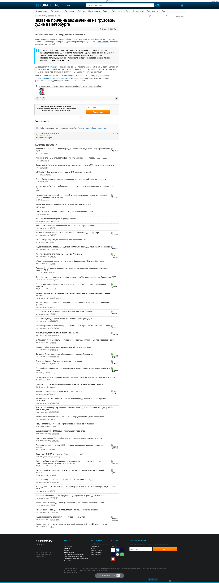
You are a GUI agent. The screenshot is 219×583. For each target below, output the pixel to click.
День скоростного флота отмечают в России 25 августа (59, 391)
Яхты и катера (152, 11)
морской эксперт (45, 175)
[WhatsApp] (122, 554)
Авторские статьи (96, 550)
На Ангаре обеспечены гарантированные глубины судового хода (63, 347)
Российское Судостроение (99, 544)
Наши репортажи (96, 552)
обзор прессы (44, 160)
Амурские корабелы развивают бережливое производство (60, 517)
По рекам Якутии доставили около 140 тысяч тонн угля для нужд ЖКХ (65, 319)
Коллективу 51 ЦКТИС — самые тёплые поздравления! (59, 454)
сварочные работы (72, 86)
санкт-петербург (95, 86)
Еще (163, 11)
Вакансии (114, 546)
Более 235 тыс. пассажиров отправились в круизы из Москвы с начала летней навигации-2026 (76, 277)
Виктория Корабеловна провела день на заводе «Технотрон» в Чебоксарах (67, 226)
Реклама (66, 550)
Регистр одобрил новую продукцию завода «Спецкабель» (60, 254)
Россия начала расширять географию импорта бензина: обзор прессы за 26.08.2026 (71, 158)
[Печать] (116, 98)
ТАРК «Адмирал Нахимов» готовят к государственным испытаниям (64, 211)
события (42, 207)
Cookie (113, 575)
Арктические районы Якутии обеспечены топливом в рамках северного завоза (69, 438)
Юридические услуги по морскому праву (43, 556)
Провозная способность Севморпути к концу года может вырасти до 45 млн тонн (70, 496)
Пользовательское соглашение (74, 554)
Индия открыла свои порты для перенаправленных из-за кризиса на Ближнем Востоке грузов (75, 377)
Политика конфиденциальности (74, 556)
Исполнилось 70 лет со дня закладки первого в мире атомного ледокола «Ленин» (70, 503)
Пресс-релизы (94, 11)
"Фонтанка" (52, 67)
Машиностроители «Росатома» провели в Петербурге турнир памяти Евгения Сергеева (73, 326)
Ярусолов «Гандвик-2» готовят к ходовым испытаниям (59, 361)
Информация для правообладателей (76, 558)
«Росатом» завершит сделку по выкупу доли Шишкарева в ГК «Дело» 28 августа (70, 261)
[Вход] (182, 5)
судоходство (44, 167)
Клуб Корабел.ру (69, 552)
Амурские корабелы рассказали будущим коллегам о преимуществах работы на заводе (73, 247)
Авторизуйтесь (83, 128)
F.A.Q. (65, 562)
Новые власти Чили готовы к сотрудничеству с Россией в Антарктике (65, 424)
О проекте (67, 544)
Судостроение (41, 11)
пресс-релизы (54, 221)
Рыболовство (117, 11)
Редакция (67, 548)
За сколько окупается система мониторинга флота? (57, 333)
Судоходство (56, 11)
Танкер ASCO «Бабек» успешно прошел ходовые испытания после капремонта (69, 384)
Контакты (114, 544)
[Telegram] (117, 554)
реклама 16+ (214, 2)
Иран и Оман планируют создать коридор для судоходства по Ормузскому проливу (71, 179)
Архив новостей (96, 554)
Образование (138, 11)
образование (44, 200)
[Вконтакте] (117, 549)
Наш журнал (68, 546)
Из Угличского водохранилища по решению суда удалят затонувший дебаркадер (70, 417)
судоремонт (53, 387)
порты (42, 191)
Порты (105, 11)
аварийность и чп (53, 16)
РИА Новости (103, 42)
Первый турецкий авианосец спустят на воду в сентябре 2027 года (64, 479)
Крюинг (93, 548)
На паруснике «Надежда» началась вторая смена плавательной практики (67, 510)
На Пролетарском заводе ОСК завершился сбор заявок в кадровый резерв (67, 233)
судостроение (44, 153)
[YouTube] (113, 559)
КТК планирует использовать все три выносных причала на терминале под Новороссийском (75, 340)
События (81, 11)
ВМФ (128, 11)
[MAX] (113, 554)
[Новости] (41, 91)
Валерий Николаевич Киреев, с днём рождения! (56, 219)
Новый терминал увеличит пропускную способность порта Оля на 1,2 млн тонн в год (71, 524)
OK (118, 575)
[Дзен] (113, 549)
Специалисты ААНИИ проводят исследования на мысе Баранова (64, 312)
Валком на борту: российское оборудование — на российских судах (64, 354)
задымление (59, 86)
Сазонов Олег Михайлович (49, 133)
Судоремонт (69, 11)
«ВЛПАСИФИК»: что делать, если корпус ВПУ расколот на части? (63, 172)
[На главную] (47, 5)
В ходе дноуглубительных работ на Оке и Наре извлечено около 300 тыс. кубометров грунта (75, 165)
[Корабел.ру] (44, 541)
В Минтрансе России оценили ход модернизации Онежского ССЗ (63, 204)
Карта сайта (68, 560)
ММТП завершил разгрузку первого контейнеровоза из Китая (61, 240)
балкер (84, 86)
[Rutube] (122, 549)
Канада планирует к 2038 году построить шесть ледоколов (60, 431)
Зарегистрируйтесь (99, 128)
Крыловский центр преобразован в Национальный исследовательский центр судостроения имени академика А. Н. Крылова (68, 462)
